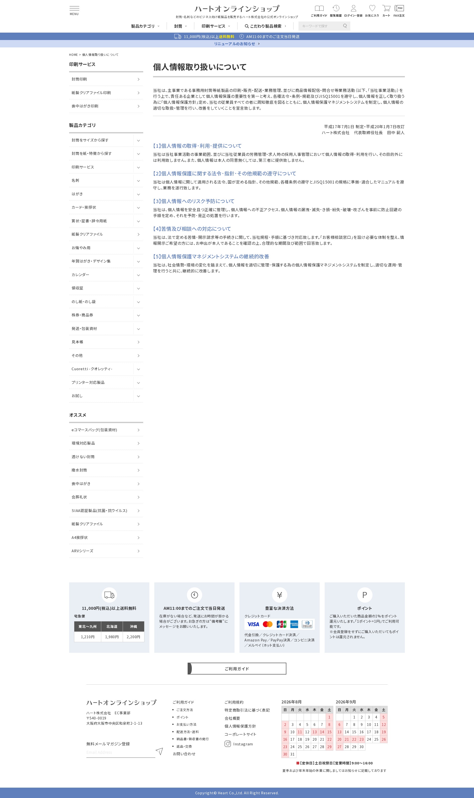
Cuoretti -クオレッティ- (92, 368)
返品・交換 (184, 746)
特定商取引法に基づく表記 (247, 710)
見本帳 (77, 341)
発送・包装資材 (84, 328)
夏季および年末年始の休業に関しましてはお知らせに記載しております (334, 770)
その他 (77, 355)
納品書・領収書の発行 (193, 739)
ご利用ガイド (183, 702)
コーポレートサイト (241, 734)
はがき (77, 193)
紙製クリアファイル (87, 234)
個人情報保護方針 (240, 726)
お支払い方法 (187, 724)
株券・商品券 (82, 314)
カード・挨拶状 (84, 207)
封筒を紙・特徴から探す (92, 153)
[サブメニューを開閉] (138, 140)
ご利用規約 (234, 702)
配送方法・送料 (188, 731)
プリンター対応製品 (88, 382)
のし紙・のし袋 (84, 301)
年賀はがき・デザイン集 (91, 261)
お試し (77, 395)
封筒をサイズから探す (90, 140)
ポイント (183, 717)
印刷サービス (83, 166)
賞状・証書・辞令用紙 (89, 220)
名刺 (75, 180)
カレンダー (81, 274)
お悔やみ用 (81, 247)
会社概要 (232, 718)
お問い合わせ (184, 753)
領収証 (77, 287)
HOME (73, 54)
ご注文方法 (185, 709)
